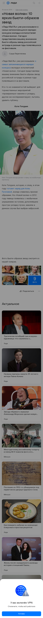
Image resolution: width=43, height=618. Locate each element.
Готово (21, 614)
